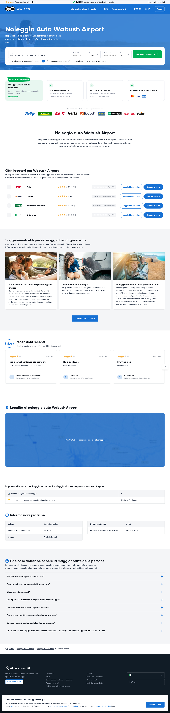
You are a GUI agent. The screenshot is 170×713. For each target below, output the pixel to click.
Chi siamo (50, 674)
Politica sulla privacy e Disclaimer (58, 686)
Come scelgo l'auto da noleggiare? (59, 680)
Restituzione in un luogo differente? (25, 61)
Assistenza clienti (119, 9)
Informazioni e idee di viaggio (83, 9)
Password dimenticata (94, 677)
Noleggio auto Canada (25, 649)
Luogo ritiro (14, 53)
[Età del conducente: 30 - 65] (43, 61)
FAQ (106, 9)
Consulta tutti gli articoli (85, 318)
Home (11, 649)
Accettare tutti (155, 704)
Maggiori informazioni (131, 187)
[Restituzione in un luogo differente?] (9, 61)
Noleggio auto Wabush (45, 649)
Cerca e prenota (153, 187)
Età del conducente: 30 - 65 (56, 61)
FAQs (48, 677)
